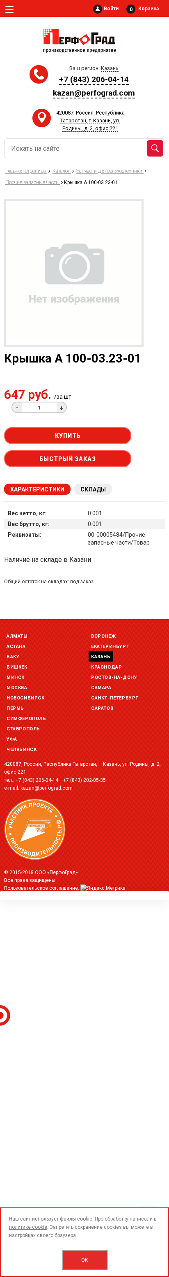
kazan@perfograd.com (94, 93)
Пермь (15, 708)
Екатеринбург (110, 646)
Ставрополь (23, 729)
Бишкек (17, 667)
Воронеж (103, 636)
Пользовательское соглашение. (41, 888)
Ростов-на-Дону (114, 677)
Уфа (12, 739)
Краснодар (106, 667)
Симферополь (26, 718)
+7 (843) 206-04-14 (94, 79)
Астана (16, 646)
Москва (17, 687)
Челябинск (22, 749)
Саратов (102, 708)
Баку (13, 657)
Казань (101, 657)
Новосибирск (26, 698)
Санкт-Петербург (114, 698)
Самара (101, 687)
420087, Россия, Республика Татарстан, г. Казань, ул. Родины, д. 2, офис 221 (90, 120)
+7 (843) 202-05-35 (84, 780)
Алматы (17, 636)
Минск (16, 677)
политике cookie (28, 1227)
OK (84, 1260)
